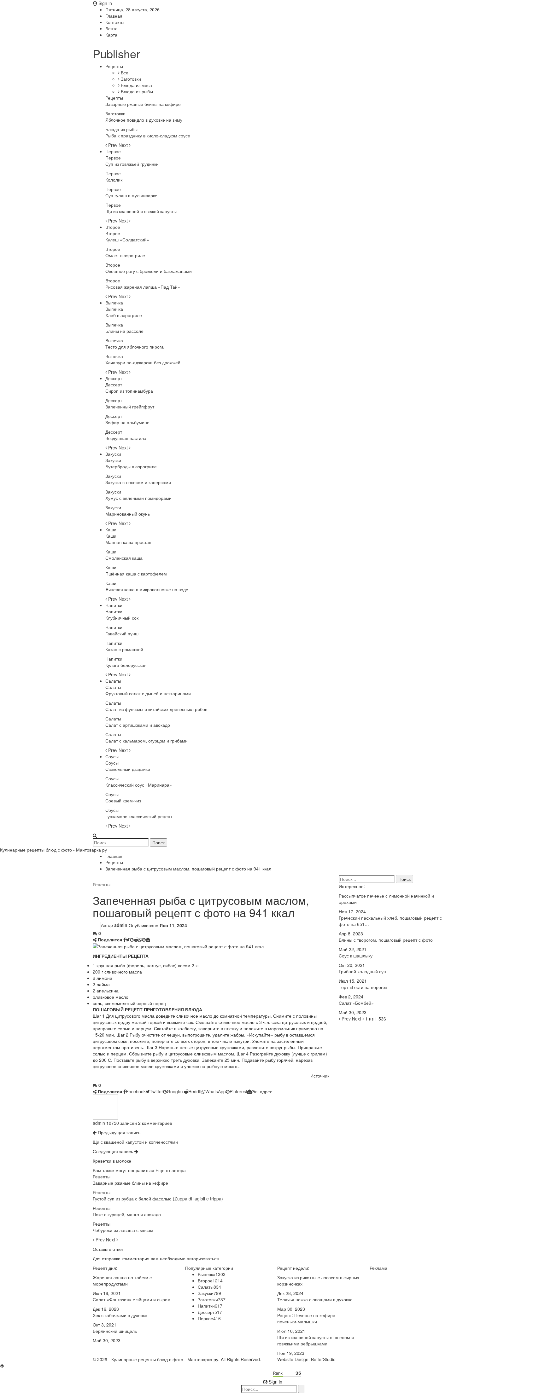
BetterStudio (323, 1359)
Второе (112, 227)
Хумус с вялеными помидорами (138, 498)
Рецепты (114, 66)
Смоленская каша (124, 558)
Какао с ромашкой (124, 649)
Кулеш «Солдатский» (127, 239)
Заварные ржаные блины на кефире (143, 104)
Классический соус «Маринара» (138, 785)
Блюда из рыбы (136, 91)
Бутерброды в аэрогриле (131, 466)
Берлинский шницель (115, 1331)
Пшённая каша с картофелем (136, 573)
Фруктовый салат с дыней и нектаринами (148, 693)
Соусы (112, 756)
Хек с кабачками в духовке (120, 1315)
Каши (110, 529)
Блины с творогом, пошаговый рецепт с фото (386, 940)
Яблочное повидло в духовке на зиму (143, 120)
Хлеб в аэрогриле (123, 315)
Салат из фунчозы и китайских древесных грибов (156, 709)
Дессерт (113, 378)
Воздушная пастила (125, 438)
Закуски (113, 454)
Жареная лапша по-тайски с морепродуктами (122, 1280)
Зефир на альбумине (127, 422)
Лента (111, 28)
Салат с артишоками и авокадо (137, 725)
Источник (319, 1075)
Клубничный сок (121, 618)
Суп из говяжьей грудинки (132, 164)
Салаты (113, 681)
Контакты (114, 22)
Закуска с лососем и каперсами (138, 482)
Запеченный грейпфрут (129, 406)
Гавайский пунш (121, 633)
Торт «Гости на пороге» (363, 987)
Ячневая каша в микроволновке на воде (146, 589)
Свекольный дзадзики (127, 769)
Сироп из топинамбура (129, 391)
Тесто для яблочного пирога (134, 347)
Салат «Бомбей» (356, 1003)
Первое (113, 151)
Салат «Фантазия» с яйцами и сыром (132, 1299)
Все (124, 72)
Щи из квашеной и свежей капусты (141, 211)
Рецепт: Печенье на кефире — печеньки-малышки (309, 1318)
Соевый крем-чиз (123, 800)
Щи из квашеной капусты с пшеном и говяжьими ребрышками (315, 1340)
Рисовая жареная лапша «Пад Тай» (142, 287)
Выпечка (114, 302)
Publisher (116, 53)
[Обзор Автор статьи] (105, 1106)
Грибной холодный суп (362, 971)
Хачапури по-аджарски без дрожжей (142, 362)
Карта (111, 35)
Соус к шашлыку (355, 955)
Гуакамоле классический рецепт (138, 816)
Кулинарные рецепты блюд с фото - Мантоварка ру (53, 850)
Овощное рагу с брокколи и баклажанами (148, 271)
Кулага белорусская (126, 665)
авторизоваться (203, 1258)
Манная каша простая (128, 542)
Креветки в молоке (112, 1161)
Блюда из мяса (136, 85)
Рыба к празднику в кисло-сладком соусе (147, 135)
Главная (113, 16)
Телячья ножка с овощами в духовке (315, 1299)
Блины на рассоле (124, 331)
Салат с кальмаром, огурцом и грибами (146, 740)
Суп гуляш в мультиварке (131, 195)
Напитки (113, 605)
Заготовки (130, 79)
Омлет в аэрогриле (125, 255)
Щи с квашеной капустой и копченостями (135, 1142)
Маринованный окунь (127, 514)
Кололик (113, 179)
